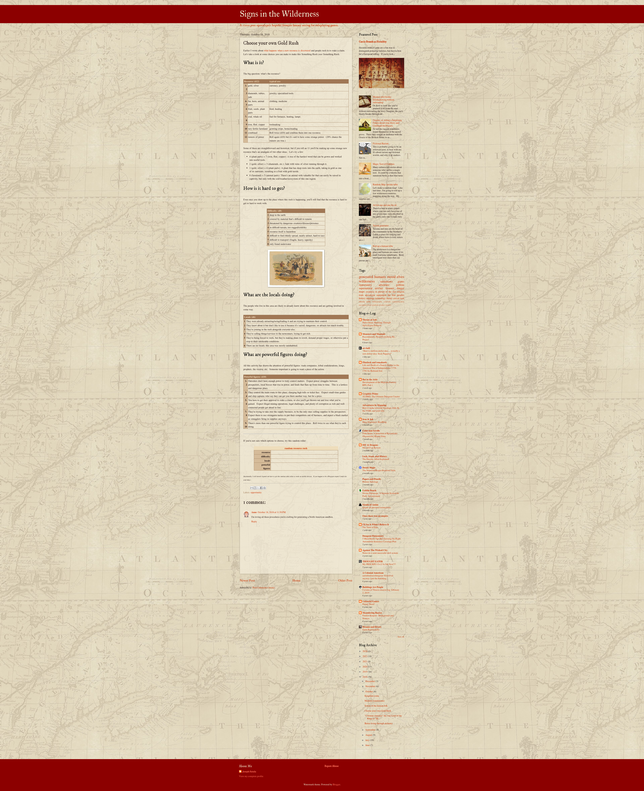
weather (382, 305)
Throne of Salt (369, 319)
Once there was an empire (375, 516)
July (367, 740)
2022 (365, 656)
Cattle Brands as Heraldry (373, 41)
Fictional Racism (381, 143)
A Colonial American (373, 572)
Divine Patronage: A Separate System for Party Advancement (380, 494)
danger (400, 288)
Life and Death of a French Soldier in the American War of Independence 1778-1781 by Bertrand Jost (380, 368)
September (370, 729)
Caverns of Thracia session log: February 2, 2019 (380, 591)
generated (366, 276)
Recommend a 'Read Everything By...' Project (379, 338)
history (362, 298)
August (369, 734)
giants (401, 281)
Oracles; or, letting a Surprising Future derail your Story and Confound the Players (387, 122)
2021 (365, 661)
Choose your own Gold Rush (378, 710)
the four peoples (396, 295)
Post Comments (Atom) (264, 587)
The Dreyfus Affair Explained (375, 459)
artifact (379, 288)
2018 (365, 676)
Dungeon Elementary (373, 536)
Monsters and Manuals (373, 334)
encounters (363, 305)
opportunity (256, 492)
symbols (375, 305)
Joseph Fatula (249, 771)
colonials (387, 301)
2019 (365, 671)
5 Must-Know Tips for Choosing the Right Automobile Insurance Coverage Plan (381, 540)
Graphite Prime (370, 393)
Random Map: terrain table (385, 184)
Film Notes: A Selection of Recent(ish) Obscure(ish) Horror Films (379, 435)
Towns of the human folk (376, 705)
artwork (396, 298)
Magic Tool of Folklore (383, 163)
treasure (390, 288)
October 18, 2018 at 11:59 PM (272, 512)
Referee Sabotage (370, 481)
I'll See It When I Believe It (375, 524)
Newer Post (247, 580)
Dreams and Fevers (371, 627)
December (370, 681)
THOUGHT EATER (372, 561)
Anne (254, 512)
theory (389, 298)
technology (380, 298)
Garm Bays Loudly (371, 629)
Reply (254, 521)
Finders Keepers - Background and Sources (378, 617)
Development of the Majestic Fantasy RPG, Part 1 (379, 384)
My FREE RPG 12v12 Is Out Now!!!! (379, 564)
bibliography (377, 301)
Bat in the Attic (370, 379)
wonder (388, 305)
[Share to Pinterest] (264, 488)
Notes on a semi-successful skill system (380, 552)
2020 (365, 666)
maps (362, 291)
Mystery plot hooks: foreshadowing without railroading (383, 99)
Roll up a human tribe (383, 246)
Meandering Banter (372, 612)
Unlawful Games (370, 601)
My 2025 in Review (371, 447)
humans (380, 276)
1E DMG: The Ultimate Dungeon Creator (381, 396)
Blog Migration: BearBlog (374, 421)
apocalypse (370, 295)
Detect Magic (368, 467)
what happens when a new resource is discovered (287, 50)
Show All (401, 637)
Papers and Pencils (371, 479)
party (368, 301)
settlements (386, 281)
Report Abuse (332, 766)
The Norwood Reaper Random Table (378, 470)
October (369, 691)
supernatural (365, 288)
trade (361, 295)
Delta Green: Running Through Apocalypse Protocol (376, 324)
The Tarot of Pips (370, 527)
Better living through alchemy (379, 723)
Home (296, 580)
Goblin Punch (369, 490)
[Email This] (251, 488)
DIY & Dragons (370, 445)
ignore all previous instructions (376, 507)
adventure (384, 285)
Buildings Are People (372, 587)
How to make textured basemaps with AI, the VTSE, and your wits (380, 409)
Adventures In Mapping (374, 405)
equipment (381, 295)
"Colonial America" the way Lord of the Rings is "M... (383, 717)
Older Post (345, 580)
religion (400, 291)
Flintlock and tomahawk (374, 362)
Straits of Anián (370, 504)
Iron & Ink (367, 419)
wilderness (367, 281)
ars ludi (366, 348)
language (370, 298)
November (370, 686)
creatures (370, 291)
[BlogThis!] (255, 488)
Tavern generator (381, 225)
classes (362, 301)
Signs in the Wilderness (279, 14)
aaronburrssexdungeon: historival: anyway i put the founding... (378, 577)
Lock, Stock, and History (374, 456)
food (369, 305)
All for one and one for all (385, 205)
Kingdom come (372, 695)
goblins (400, 285)
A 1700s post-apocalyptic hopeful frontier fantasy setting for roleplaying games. (289, 25)
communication (398, 301)
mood (391, 276)
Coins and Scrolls (371, 430)
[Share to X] (258, 488)
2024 (365, 651)
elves (400, 276)
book (402, 298)
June (367, 745)
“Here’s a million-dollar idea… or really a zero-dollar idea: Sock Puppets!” (381, 352)
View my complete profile (251, 776)
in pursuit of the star (385, 291)
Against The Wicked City (375, 550)
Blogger (336, 784)
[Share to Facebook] (261, 488)
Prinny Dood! (368, 604)
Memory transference (375, 700)
